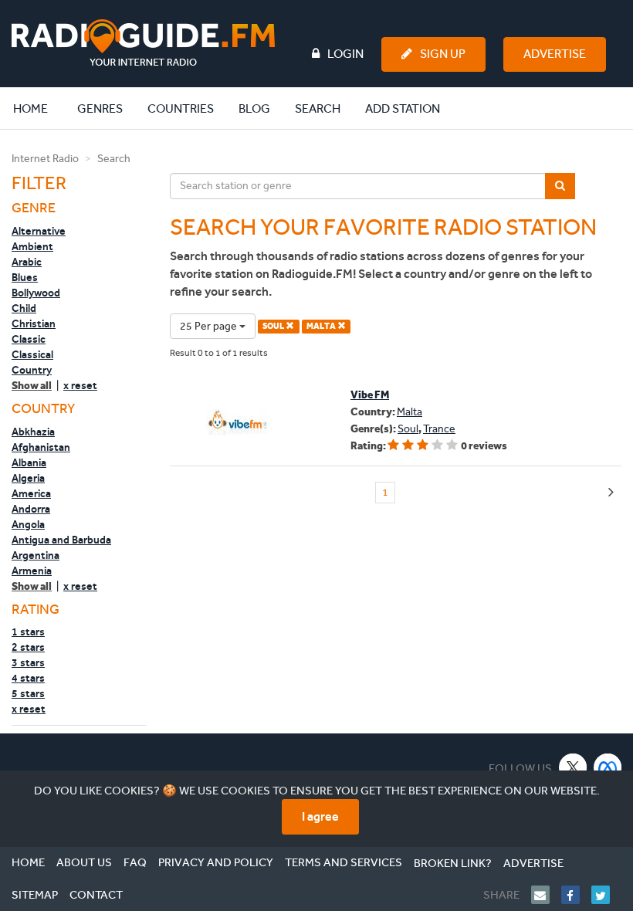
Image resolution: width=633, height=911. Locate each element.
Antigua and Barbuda (61, 539)
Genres (100, 108)
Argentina (35, 555)
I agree (320, 816)
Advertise (554, 53)
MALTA (321, 326)
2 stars (28, 647)
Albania (29, 462)
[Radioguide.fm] (143, 42)
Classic (29, 339)
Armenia (32, 570)
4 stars (28, 678)
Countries (180, 108)
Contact (96, 895)
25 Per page (209, 326)
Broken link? (453, 863)
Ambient (32, 246)
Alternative (39, 231)
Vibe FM (369, 394)
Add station (402, 108)
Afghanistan (41, 447)
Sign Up (442, 53)
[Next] (611, 493)
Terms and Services (343, 862)
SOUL (274, 326)
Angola (28, 524)
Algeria (28, 478)
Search (317, 108)
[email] (546, 895)
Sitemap (35, 895)
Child (24, 308)
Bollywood (36, 292)
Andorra (31, 509)
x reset (80, 385)
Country (32, 370)
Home (38, 108)
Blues (25, 277)
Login (345, 53)
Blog (254, 108)
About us (84, 862)
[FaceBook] (576, 895)
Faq (135, 862)
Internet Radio (45, 158)
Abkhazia (33, 431)
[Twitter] (606, 895)
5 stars (28, 693)
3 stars (28, 662)
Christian (34, 323)
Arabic (27, 262)
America (31, 493)
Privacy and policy (215, 862)
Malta (409, 411)
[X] (573, 767)
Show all (32, 385)
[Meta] (607, 767)
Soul (408, 428)
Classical (32, 354)
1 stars (28, 631)
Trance (439, 428)
